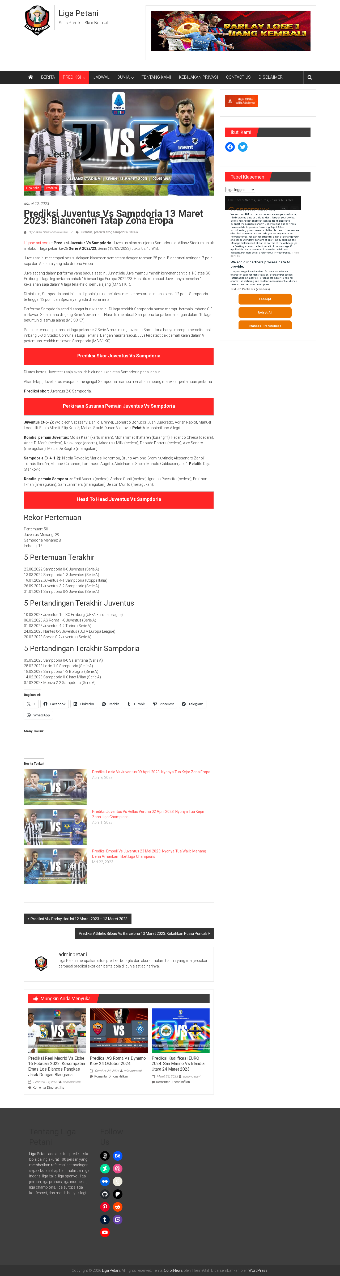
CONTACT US (238, 77)
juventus (86, 232)
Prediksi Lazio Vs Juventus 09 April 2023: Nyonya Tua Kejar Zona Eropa (151, 772)
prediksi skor (102, 232)
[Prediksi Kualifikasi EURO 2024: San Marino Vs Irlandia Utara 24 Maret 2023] (181, 1030)
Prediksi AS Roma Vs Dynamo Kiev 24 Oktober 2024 (118, 1061)
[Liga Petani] (30, 77)
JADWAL (101, 77)
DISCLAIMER (271, 77)
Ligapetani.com (37, 243)
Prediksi (51, 188)
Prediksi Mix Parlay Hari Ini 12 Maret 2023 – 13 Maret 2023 (79, 919)
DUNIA (123, 77)
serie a (133, 232)
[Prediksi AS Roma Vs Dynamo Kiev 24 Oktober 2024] (119, 1030)
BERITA (48, 77)
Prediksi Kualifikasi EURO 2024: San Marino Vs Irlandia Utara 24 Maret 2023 (178, 1064)
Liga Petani (79, 13)
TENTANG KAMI (156, 77)
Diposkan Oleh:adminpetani (48, 232)
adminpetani (71, 1082)
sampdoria (120, 232)
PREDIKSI (72, 77)
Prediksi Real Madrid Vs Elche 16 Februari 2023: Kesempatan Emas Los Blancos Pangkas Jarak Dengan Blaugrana (56, 1066)
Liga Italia (32, 188)
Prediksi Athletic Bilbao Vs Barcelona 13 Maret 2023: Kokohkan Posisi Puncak (143, 933)
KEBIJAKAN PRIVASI (198, 77)
